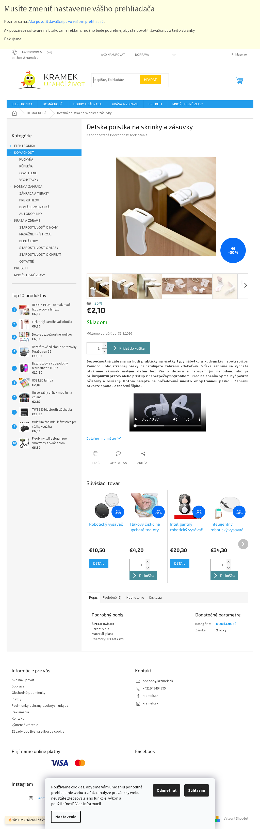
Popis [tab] (93, 597)
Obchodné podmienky (28, 692)
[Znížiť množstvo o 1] (104, 351)
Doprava (142, 55)
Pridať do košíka (132, 348)
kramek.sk (150, 695)
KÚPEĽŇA (26, 166)
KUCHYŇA (26, 159)
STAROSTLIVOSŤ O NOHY (38, 227)
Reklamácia (20, 712)
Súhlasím (196, 790)
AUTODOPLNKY (30, 213)
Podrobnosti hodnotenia (128, 135)
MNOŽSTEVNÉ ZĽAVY (29, 275)
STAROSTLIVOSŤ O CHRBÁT (40, 254)
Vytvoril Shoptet (236, 818)
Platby (16, 699)
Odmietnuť (166, 790)
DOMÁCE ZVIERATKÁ (34, 207)
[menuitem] (22, 104)
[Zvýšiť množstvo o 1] (104, 345)
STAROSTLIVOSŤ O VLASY (38, 247)
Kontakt (18, 718)
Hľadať (150, 79)
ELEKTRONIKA (24, 145)
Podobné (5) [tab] (112, 597)
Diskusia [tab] (155, 597)
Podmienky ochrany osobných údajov (40, 705)
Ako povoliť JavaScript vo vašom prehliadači (66, 21)
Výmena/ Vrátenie (25, 725)
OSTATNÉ (26, 261)
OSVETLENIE (28, 173)
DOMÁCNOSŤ (24, 152)
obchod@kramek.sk (158, 681)
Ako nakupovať (113, 55)
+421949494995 (154, 688)
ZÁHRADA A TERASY (34, 193)
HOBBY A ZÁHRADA (28, 186)
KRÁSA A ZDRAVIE (27, 220)
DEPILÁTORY (28, 241)
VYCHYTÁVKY (28, 179)
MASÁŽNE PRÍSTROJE (35, 234)
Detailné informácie (101, 438)
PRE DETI (21, 268)
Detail (98, 563)
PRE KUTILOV (29, 200)
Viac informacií (88, 804)
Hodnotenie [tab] (135, 597)
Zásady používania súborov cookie (38, 731)
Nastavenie (65, 817)
